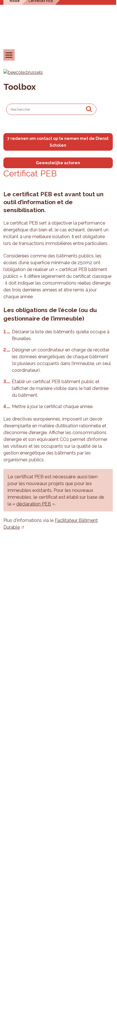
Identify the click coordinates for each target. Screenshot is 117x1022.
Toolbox (19, 87)
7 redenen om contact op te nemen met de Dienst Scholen (58, 142)
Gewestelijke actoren (58, 163)
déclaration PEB (33, 504)
